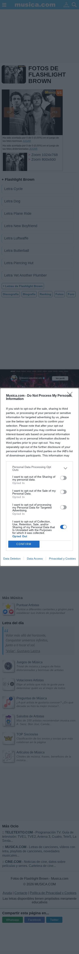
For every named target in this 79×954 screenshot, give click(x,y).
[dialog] (39, 477)
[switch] (63, 478)
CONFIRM (23, 544)
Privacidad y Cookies (62, 558)
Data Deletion (12, 558)
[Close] (71, 396)
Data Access (35, 558)
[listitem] (39, 468)
